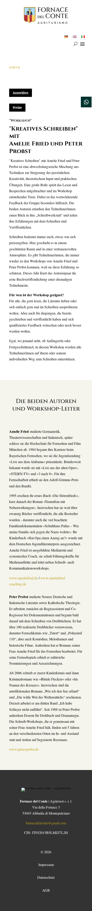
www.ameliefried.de (23, 578)
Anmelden (20, 93)
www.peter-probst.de (24, 749)
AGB (46, 890)
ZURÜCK (14, 67)
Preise (17, 107)
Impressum (46, 864)
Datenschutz (46, 877)
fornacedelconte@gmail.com (46, 823)
